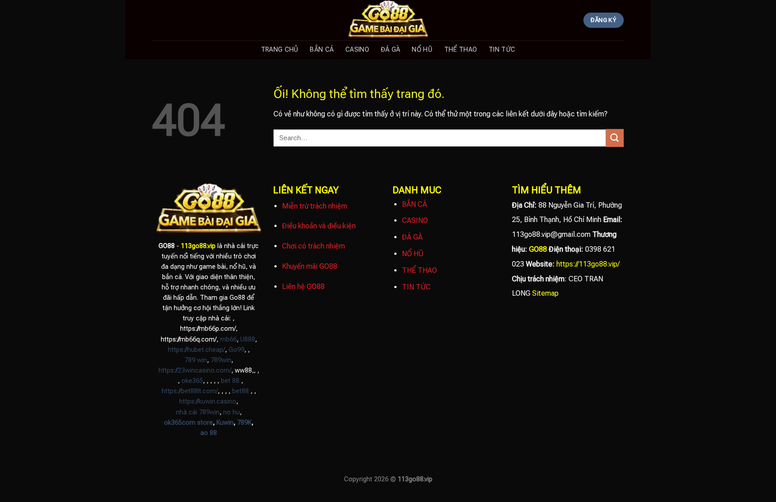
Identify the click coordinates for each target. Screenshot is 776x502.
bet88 (240, 391)
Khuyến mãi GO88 (309, 266)
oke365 (192, 381)
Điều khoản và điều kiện (319, 226)
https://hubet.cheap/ (196, 350)
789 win (196, 360)
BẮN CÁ (322, 49)
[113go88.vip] (388, 20)
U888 (247, 339)
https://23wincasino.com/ (195, 370)
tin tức (502, 49)
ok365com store (188, 422)
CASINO (357, 49)
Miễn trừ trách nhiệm (314, 206)
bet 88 (230, 381)
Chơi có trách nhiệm (313, 246)
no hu (231, 412)
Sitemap (545, 293)
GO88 (538, 249)
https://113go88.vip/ (588, 264)
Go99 (236, 350)
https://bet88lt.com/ (190, 391)
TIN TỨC (416, 287)
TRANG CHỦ (280, 49)
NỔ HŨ (422, 49)
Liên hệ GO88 (303, 286)
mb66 (228, 339)
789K (244, 422)
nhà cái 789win (198, 412)
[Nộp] (615, 138)
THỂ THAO (460, 49)
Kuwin (225, 422)
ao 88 (208, 433)
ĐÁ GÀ (390, 49)
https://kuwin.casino (207, 401)
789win (221, 360)
